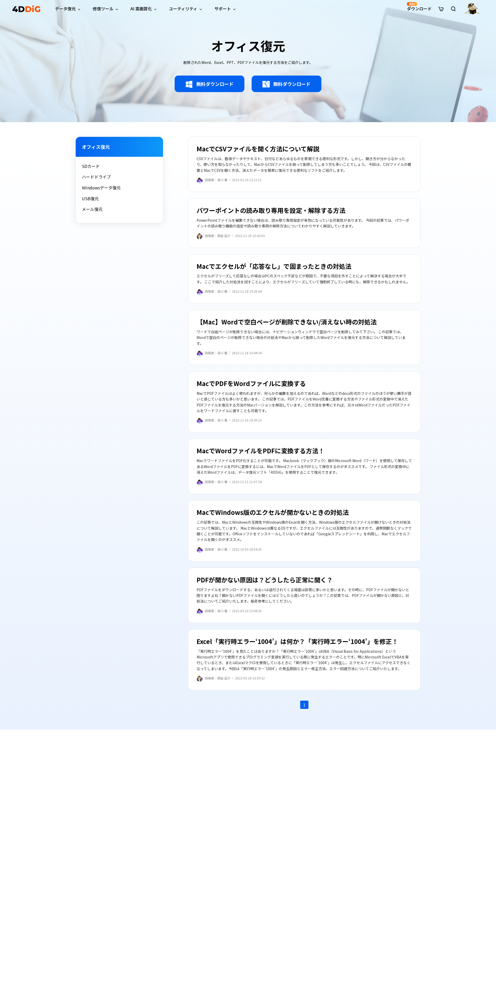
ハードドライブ (96, 177)
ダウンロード (419, 7)
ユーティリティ (183, 8)
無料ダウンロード (215, 83)
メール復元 (92, 209)
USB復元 (90, 198)
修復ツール (103, 8)
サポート (222, 8)
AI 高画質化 (141, 8)
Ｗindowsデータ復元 (101, 187)
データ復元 (65, 8)
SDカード (91, 166)
